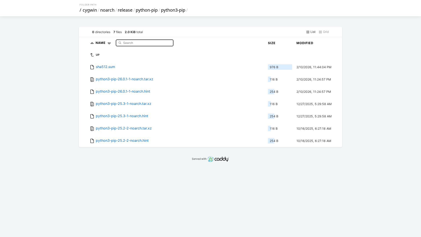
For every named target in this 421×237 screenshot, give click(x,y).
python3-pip (173, 10)
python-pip (147, 10)
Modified (304, 43)
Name (101, 43)
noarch (107, 10)
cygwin (90, 10)
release (125, 10)
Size (272, 43)
